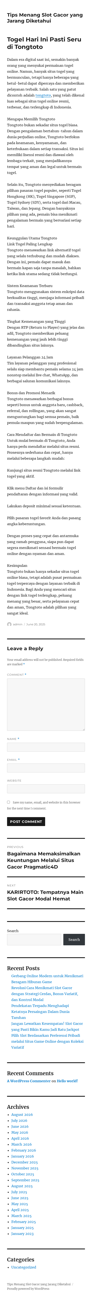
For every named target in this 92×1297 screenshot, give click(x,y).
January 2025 (22, 1228)
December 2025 (24, 1162)
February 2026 (23, 1150)
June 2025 (19, 1198)
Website (14, 780)
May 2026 (19, 1132)
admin (17, 624)
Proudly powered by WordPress (28, 1289)
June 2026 (20, 1126)
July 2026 (19, 1120)
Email (13, 760)
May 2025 (19, 1204)
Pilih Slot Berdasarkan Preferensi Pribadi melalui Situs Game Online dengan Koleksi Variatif (47, 1041)
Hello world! (67, 1081)
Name (13, 739)
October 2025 (22, 1174)
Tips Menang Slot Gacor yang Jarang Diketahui (45, 18)
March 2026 (21, 1144)
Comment (17, 675)
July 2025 (19, 1192)
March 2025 (21, 1216)
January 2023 (22, 1234)
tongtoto (43, 95)
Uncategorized (23, 1267)
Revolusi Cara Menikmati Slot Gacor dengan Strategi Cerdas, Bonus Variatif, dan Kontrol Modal (44, 994)
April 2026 (20, 1138)
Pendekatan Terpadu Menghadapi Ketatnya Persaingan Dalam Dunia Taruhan (40, 1012)
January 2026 (22, 1156)
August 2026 (22, 1114)
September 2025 (25, 1180)
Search (13, 931)
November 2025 (25, 1168)
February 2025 (23, 1222)
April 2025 (20, 1210)
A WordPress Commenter (29, 1081)
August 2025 (22, 1186)
